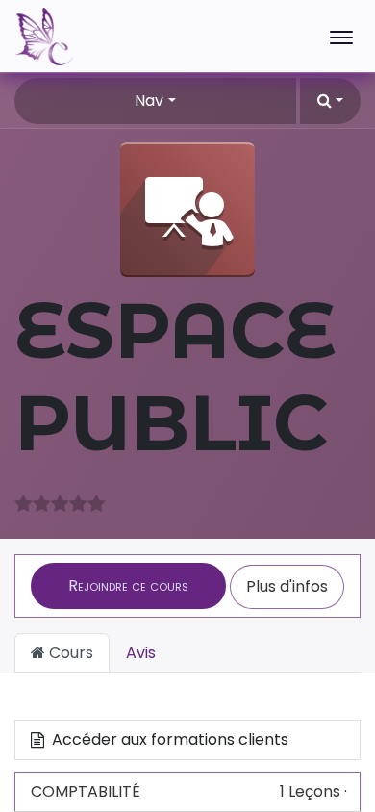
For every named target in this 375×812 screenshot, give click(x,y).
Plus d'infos (287, 586)
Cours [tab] (69, 653)
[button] (330, 101)
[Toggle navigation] (341, 36)
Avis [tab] (141, 653)
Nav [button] (149, 100)
